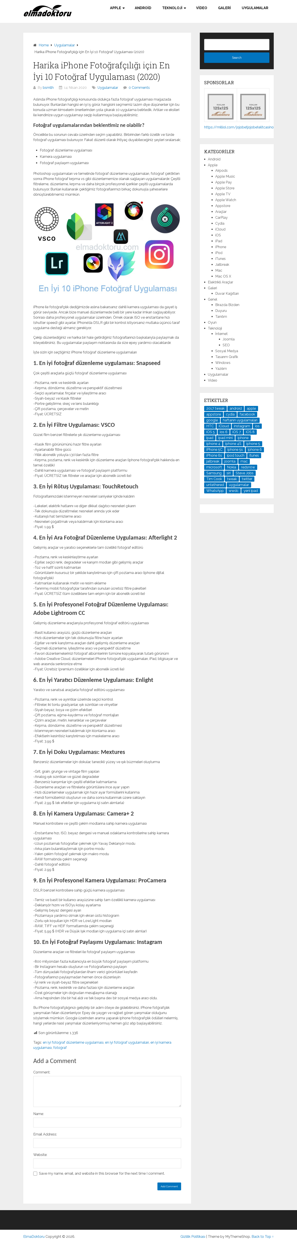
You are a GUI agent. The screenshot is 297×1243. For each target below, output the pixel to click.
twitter (247, 479)
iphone (243, 438)
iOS (218, 235)
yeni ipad (251, 491)
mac (244, 461)
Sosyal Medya (226, 351)
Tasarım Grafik (226, 357)
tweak (232, 479)
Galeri (224, 8)
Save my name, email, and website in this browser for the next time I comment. (102, 1173)
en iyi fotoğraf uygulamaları (127, 1042)
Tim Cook (214, 479)
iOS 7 (236, 432)
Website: (40, 1155)
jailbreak (212, 461)
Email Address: (45, 1134)
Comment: (41, 1072)
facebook (247, 414)
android (236, 408)
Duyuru (221, 311)
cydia (230, 414)
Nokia (231, 467)
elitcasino (266, 127)
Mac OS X (223, 276)
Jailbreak (222, 264)
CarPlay (221, 217)
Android (143, 8)
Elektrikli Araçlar (220, 282)
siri (229, 473)
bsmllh (48, 88)
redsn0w (248, 467)
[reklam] (253, 118)
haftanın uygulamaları (240, 420)
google (212, 420)
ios (257, 426)
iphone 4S (233, 444)
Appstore (222, 206)
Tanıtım (221, 317)
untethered (215, 485)
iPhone (220, 247)
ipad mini (225, 438)
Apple (115, 8)
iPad (218, 241)
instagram (242, 426)
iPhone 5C (214, 449)
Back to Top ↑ (263, 1237)
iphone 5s (235, 449)
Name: (38, 1114)
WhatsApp (215, 491)
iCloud (220, 229)
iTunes (220, 259)
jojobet (241, 127)
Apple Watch (225, 200)
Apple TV (222, 194)
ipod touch (235, 455)
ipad (209, 438)
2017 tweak (215, 408)
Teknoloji (172, 8)
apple (251, 408)
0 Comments (139, 88)
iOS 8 (250, 432)
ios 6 (223, 432)
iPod (218, 253)
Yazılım (221, 369)
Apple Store (224, 188)
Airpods (221, 170)
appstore (213, 414)
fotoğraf (60, 1048)
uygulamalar (239, 485)
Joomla (229, 339)
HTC (210, 426)
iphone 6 (255, 449)
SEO (226, 345)
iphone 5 (253, 444)
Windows (222, 363)
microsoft (214, 467)
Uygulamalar (255, 8)
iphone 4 (213, 444)
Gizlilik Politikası (192, 1237)
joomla (229, 461)
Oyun (212, 322)
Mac (218, 270)
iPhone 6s (214, 455)
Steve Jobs (245, 473)
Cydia (219, 223)
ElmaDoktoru (34, 1237)
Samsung (214, 473)
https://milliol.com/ (220, 127)
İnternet (221, 334)
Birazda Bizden (227, 305)
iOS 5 (210, 432)
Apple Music (225, 176)
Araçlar (221, 212)
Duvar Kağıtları (227, 293)
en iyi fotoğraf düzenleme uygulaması (73, 1042)
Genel (212, 299)
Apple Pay (223, 182)
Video (201, 8)
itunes (254, 455)
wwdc (234, 491)
